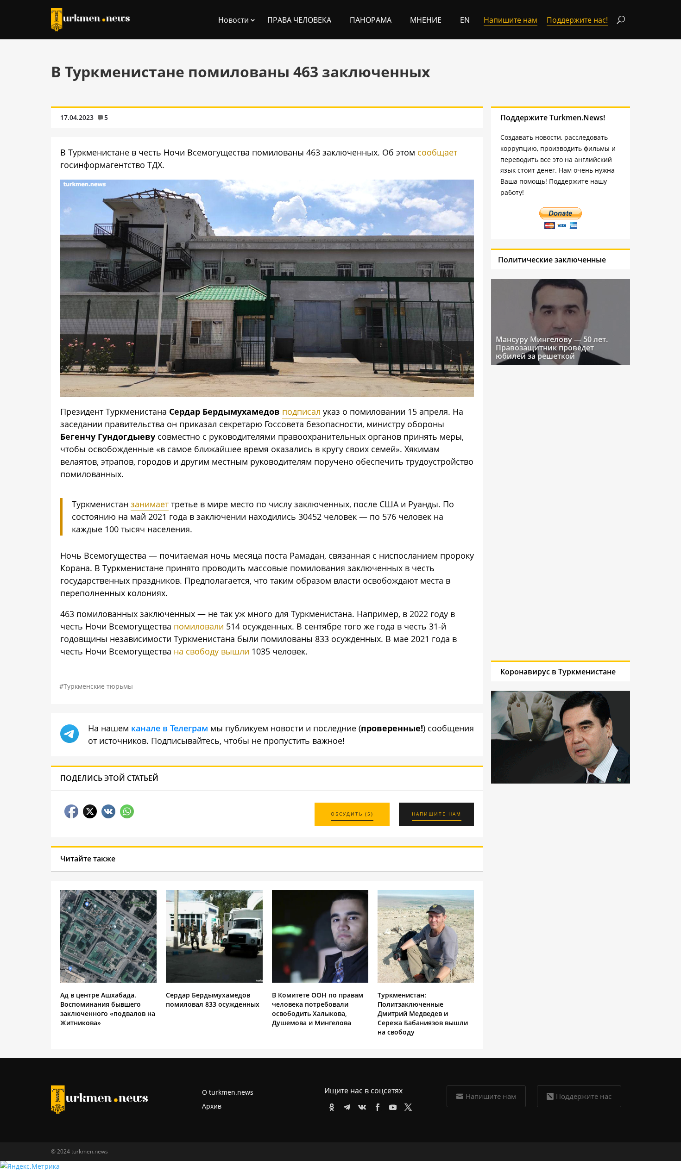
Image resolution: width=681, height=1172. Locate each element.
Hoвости (233, 20)
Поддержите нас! (577, 20)
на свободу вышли (211, 651)
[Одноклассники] (330, 1105)
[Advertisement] (556, 512)
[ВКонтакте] (360, 1105)
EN (465, 20)
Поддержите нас (584, 1096)
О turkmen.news (227, 1092)
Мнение (425, 20)
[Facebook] (376, 1105)
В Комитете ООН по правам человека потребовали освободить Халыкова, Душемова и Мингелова (317, 1009)
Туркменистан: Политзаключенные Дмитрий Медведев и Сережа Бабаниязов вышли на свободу (423, 1013)
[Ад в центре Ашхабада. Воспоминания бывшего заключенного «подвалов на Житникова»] (108, 980)
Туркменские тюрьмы (98, 686)
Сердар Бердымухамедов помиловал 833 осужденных (212, 1000)
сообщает (437, 152)
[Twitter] (406, 1105)
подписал (301, 411)
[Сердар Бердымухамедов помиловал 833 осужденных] (214, 980)
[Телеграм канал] (345, 1105)
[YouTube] (391, 1105)
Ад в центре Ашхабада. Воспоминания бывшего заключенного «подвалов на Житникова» (107, 1009)
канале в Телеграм (169, 728)
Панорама (370, 20)
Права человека (299, 20)
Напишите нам (491, 1096)
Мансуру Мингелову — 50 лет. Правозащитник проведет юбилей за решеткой (552, 347)
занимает (150, 504)
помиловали (199, 626)
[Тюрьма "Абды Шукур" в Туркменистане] (267, 393)
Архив (211, 1106)
